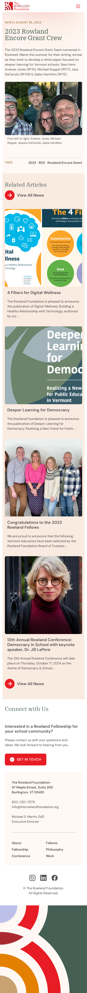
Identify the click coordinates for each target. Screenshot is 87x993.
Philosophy (54, 849)
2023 (32, 163)
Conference (21, 856)
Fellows (51, 843)
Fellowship (20, 849)
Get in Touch (29, 759)
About (16, 843)
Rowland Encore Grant (64, 163)
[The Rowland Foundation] (17, 6)
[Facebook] (55, 878)
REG (42, 163)
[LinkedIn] (43, 878)
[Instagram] (32, 878)
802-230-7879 (23, 802)
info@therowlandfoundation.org (35, 807)
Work (50, 856)
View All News (30, 195)
